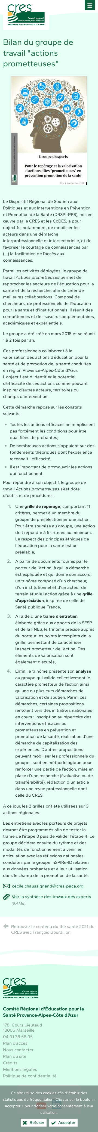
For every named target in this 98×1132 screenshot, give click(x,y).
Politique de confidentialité (30, 1075)
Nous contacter (18, 1049)
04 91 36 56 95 (18, 1036)
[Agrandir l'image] (49, 129)
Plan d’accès (15, 1043)
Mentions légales (20, 1069)
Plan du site (14, 1056)
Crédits (10, 1062)
